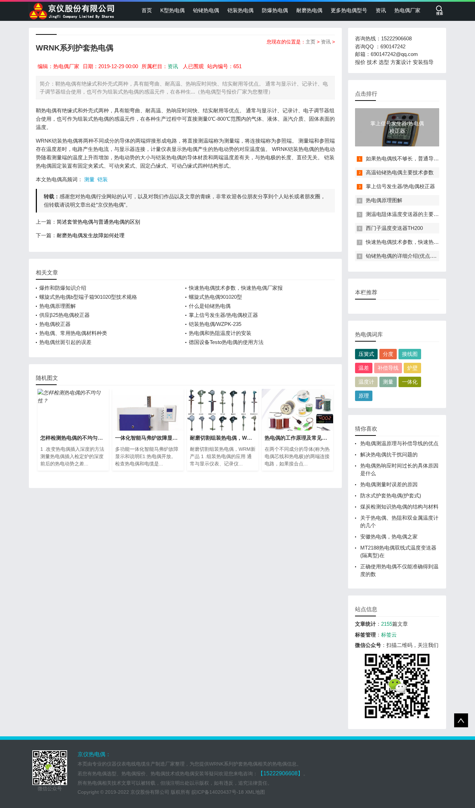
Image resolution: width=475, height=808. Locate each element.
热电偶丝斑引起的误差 (65, 342)
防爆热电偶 (275, 10)
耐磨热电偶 (309, 10)
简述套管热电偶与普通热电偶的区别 (98, 222)
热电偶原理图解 (57, 306)
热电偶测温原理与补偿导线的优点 (399, 443)
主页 (310, 42)
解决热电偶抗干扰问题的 (389, 454)
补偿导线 (388, 368)
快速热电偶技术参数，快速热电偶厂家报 (236, 288)
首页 (147, 10)
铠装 (102, 179)
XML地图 (255, 792)
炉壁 (412, 368)
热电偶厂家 (407, 10)
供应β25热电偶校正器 (64, 315)
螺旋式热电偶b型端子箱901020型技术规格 (88, 297)
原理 (364, 396)
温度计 (366, 382)
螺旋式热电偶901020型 (215, 297)
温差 (364, 368)
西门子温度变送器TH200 (394, 228)
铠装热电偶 (240, 10)
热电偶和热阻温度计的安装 (220, 333)
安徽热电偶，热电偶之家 (389, 536)
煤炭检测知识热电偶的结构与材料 (399, 507)
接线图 (410, 354)
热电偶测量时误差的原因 (389, 484)
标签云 (389, 635)
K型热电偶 (172, 10)
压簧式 (366, 354)
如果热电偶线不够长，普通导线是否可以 (413, 158)
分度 (388, 354)
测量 (89, 179)
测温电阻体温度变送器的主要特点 (405, 214)
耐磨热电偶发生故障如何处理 (90, 235)
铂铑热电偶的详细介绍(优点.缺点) (405, 256)
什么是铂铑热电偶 (210, 306)
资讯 (381, 10)
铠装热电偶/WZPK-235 (215, 324)
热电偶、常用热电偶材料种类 (73, 333)
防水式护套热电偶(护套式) (390, 495)
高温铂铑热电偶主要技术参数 (400, 172)
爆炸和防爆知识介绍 (62, 288)
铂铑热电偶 (206, 10)
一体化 (410, 382)
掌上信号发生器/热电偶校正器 (223, 315)
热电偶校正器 (55, 324)
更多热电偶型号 (349, 10)
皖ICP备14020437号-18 (218, 792)
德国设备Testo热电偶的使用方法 (226, 342)
